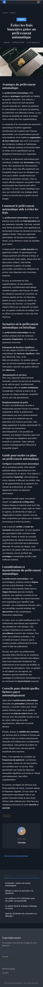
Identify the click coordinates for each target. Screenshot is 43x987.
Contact (5, 973)
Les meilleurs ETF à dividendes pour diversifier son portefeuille (20, 899)
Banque (12, 13)
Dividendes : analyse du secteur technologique (18, 884)
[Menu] (38, 2)
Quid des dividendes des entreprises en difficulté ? (21, 914)
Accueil (5, 13)
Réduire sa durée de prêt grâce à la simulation (19, 892)
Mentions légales (8, 969)
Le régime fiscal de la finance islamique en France (21, 907)
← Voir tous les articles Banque (15, 856)
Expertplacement (11, 937)
